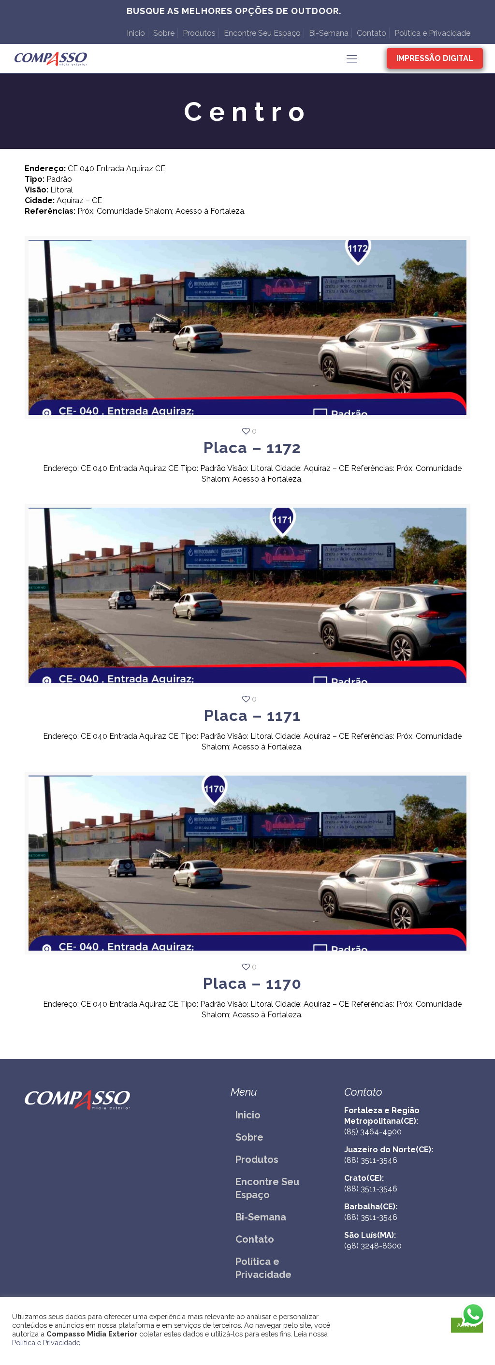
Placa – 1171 (252, 715)
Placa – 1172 (252, 447)
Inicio (136, 33)
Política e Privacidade (432, 33)
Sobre (164, 33)
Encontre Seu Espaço (262, 33)
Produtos (199, 33)
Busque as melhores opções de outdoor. (234, 11)
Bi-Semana (329, 33)
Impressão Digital (434, 58)
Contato (371, 33)
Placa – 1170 (252, 983)
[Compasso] (51, 58)
